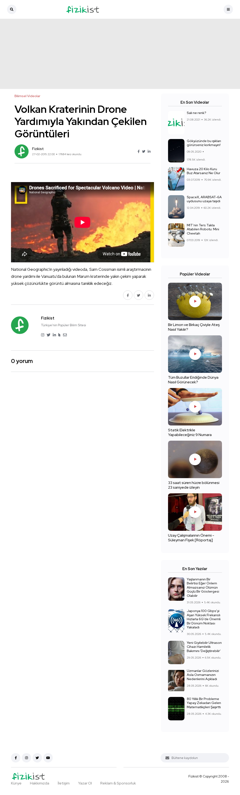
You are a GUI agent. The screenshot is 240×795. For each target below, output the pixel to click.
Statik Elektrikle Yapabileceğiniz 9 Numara (190, 432)
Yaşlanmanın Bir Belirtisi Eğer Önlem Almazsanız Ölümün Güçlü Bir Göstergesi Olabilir (203, 587)
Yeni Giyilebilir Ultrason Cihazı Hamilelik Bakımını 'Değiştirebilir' (204, 647)
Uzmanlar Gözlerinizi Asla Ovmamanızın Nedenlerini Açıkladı (203, 675)
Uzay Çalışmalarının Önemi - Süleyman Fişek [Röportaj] (191, 537)
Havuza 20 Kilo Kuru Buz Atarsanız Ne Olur (203, 171)
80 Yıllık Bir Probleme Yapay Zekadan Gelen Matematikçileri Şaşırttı (204, 703)
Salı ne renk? (196, 113)
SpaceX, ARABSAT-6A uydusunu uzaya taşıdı (204, 199)
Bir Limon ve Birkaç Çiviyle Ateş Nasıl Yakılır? (194, 327)
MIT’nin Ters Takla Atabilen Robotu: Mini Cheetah (203, 229)
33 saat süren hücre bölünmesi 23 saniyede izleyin (193, 485)
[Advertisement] (120, 54)
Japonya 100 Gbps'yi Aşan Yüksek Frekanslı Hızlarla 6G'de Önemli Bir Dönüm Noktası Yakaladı (204, 619)
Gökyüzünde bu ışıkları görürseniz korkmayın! (204, 143)
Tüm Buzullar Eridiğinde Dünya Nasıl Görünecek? (193, 380)
